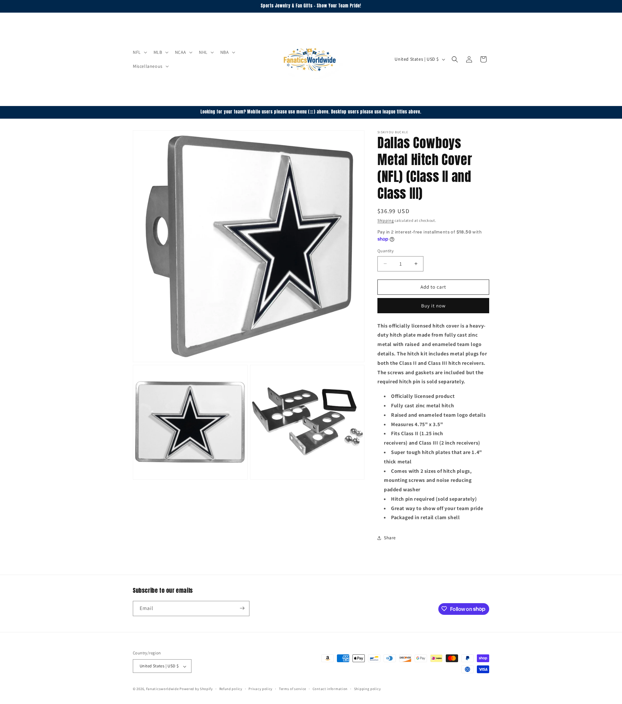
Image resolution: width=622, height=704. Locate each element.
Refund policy (230, 688)
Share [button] (390, 538)
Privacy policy (260, 688)
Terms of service (292, 688)
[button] (139, 52)
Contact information (330, 688)
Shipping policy (367, 688)
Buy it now (433, 306)
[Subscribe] (242, 608)
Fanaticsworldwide (162, 689)
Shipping (385, 220)
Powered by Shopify (196, 689)
